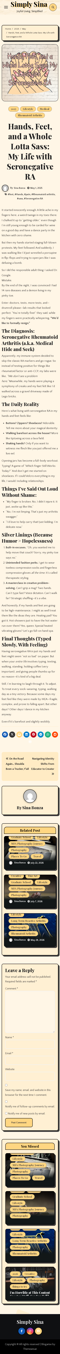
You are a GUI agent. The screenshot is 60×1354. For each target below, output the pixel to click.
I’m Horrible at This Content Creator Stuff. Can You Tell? (30, 1294)
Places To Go (19, 856)
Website (9, 1069)
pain (28, 194)
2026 (15, 1273)
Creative (16, 875)
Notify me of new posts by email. (26, 1113)
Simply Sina (30, 1321)
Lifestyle (28, 109)
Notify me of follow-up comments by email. (30, 1106)
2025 (13, 109)
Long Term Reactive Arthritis (28, 920)
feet (11, 194)
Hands (19, 194)
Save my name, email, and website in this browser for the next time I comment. (28, 1092)
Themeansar (30, 1348)
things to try (19, 1286)
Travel (37, 856)
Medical (44, 109)
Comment (11, 988)
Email (9, 1053)
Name (9, 1037)
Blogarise (46, 1344)
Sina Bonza (19, 188)
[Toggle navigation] (6, 7)
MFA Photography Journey (27, 843)
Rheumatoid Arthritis (30, 115)
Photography (19, 850)
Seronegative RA (34, 198)
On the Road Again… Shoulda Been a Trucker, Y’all (17, 763)
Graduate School (21, 837)
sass (20, 198)
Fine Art (32, 875)
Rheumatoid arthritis (44, 194)
